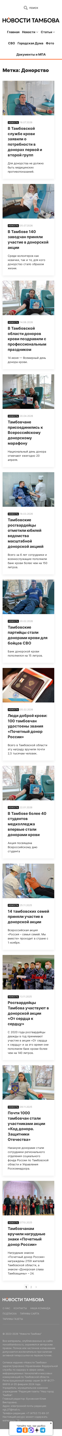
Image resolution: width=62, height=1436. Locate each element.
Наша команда (40, 1308)
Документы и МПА (31, 54)
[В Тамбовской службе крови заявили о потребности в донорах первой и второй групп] (28, 98)
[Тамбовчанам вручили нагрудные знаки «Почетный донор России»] (28, 1198)
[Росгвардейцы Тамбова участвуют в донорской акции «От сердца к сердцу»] (28, 972)
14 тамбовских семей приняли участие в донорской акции (28, 916)
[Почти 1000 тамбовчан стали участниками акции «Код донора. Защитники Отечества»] (28, 1082)
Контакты (20, 1308)
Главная (13, 32)
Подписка (10, 1313)
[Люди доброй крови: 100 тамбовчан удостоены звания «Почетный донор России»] (28, 685)
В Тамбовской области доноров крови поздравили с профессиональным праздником (27, 339)
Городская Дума (30, 43)
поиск (33, 7)
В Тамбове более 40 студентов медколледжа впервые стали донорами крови (27, 824)
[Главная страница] (31, 20)
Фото (50, 43)
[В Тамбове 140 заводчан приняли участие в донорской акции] (28, 201)
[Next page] (36, 1287)
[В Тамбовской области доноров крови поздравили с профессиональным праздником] (28, 298)
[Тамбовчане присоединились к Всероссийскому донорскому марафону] (28, 391)
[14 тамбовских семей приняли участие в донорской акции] (28, 881)
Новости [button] (28, 32)
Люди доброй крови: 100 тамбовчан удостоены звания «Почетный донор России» (27, 726)
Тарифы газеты (13, 1318)
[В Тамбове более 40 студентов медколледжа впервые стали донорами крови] (28, 783)
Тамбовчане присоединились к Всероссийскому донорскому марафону (25, 432)
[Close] (51, 1423)
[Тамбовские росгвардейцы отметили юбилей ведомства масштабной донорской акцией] (28, 489)
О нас (6, 1308)
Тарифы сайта (29, 1313)
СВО (11, 43)
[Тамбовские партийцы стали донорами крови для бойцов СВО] (28, 597)
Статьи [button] (46, 32)
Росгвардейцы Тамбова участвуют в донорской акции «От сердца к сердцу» (28, 1013)
